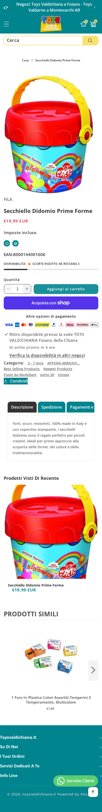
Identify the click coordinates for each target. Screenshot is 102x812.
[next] (93, 670)
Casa (25, 60)
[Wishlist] (7, 243)
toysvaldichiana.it (39, 794)
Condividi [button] (19, 381)
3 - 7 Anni (36, 363)
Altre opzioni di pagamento (51, 316)
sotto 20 (47, 374)
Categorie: (14, 363)
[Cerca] (90, 40)
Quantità (12, 279)
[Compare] (15, 243)
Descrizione (22, 407)
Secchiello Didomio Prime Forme (36, 585)
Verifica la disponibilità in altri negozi (47, 355)
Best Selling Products (22, 368)
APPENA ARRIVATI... (63, 363)
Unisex (63, 374)
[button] (94, 7)
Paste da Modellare (20, 374)
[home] (51, 806)
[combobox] (51, 40)
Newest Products (57, 368)
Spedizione (51, 407)
